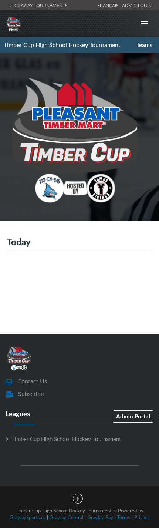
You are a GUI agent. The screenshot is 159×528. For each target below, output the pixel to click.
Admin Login (137, 5)
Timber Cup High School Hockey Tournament (62, 45)
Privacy (142, 517)
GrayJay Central (66, 517)
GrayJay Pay (100, 517)
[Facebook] (77, 498)
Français (109, 5)
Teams (144, 45)
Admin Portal (133, 416)
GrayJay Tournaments (40, 5)
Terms (123, 517)
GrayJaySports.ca (27, 517)
